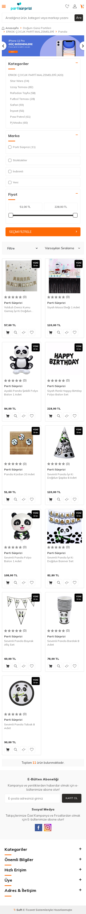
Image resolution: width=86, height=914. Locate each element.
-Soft (18, 909)
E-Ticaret (29, 909)
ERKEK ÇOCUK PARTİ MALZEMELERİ (30, 31)
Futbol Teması (22, 99)
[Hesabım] (75, 6)
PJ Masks (19, 122)
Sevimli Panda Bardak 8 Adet (63, 642)
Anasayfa (12, 28)
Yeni (15, 182)
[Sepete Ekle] (7, 332)
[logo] (21, 6)
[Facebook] (38, 827)
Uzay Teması (21, 87)
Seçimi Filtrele (20, 232)
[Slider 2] (43, 45)
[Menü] (4, 6)
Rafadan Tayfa (23, 93)
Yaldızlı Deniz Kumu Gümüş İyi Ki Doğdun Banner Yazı (17, 309)
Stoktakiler (20, 160)
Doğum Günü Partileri (37, 28)
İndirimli (18, 171)
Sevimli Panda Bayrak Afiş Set (18, 642)
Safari (17, 104)
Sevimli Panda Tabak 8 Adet (19, 726)
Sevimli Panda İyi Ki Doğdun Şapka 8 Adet (62, 476)
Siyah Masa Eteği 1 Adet (63, 307)
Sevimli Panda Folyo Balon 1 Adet (17, 559)
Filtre (11, 248)
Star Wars (19, 81)
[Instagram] (47, 827)
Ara (78, 17)
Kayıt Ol (72, 798)
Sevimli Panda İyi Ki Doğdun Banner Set (60, 559)
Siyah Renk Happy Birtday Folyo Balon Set (64, 392)
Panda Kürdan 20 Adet (19, 474)
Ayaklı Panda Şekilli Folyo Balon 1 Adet (21, 392)
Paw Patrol (20, 116)
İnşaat (17, 110)
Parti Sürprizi (13, 302)
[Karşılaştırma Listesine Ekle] (23, 332)
